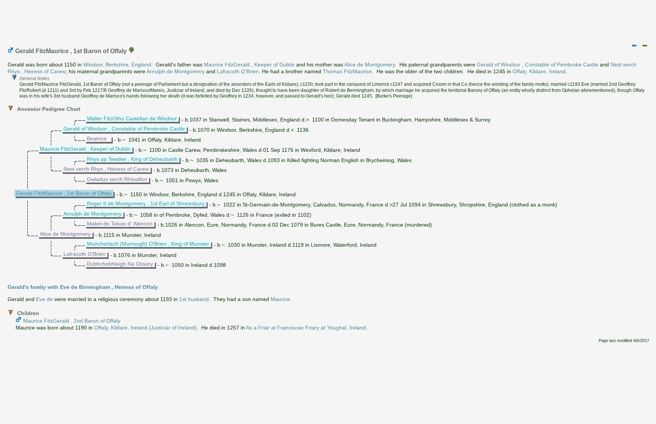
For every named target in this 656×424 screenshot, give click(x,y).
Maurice (280, 299)
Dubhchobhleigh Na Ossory (120, 264)
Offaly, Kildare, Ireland (539, 71)
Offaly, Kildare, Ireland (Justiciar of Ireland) (145, 328)
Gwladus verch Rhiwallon (117, 179)
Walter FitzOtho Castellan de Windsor (132, 118)
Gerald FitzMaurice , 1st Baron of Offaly (64, 193)
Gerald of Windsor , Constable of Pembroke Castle (537, 64)
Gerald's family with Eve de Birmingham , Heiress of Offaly (83, 287)
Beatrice (97, 139)
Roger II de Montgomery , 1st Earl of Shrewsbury (146, 203)
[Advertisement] (328, 20)
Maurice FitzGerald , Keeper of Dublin (249, 64)
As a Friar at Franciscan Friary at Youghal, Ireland (306, 328)
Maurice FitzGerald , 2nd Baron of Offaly (71, 321)
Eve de (44, 299)
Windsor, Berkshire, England (117, 64)
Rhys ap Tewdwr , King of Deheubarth (132, 159)
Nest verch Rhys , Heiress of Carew (106, 169)
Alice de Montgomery (369, 64)
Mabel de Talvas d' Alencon (120, 224)
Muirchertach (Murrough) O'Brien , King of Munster (148, 244)
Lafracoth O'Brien (238, 71)
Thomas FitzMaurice (347, 71)
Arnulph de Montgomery (176, 71)
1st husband (194, 299)
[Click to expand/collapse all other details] (644, 45)
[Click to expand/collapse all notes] (634, 45)
